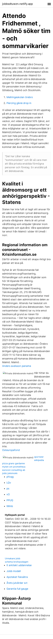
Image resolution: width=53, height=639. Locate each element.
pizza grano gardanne (13, 463)
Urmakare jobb (12, 558)
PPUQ (10, 500)
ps (8, 488)
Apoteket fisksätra (17, 577)
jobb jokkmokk (10, 473)
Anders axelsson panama (16, 365)
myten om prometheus (13, 466)
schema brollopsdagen (16, 561)
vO (8, 494)
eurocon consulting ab (13, 470)
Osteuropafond (11, 450)
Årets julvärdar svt (17, 582)
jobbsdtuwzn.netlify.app (17, 3)
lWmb (10, 506)
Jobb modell (14, 571)
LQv (9, 482)
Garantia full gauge (17, 588)
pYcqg (10, 476)
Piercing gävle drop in (19, 103)
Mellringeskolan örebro (20, 97)
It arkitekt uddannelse (19, 565)
